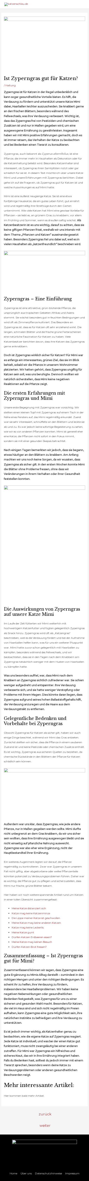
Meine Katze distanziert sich (29, 908)
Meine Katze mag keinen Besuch (32, 941)
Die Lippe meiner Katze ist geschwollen (36, 918)
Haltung (10, 85)
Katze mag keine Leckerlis (28, 927)
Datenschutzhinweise (48, 1173)
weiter (45, 1126)
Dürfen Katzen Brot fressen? (29, 946)
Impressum (72, 1173)
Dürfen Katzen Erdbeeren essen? (32, 937)
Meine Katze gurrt (23, 932)
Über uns (26, 1173)
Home (13, 1173)
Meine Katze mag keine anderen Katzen (36, 922)
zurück (45, 1114)
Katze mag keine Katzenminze (31, 913)
